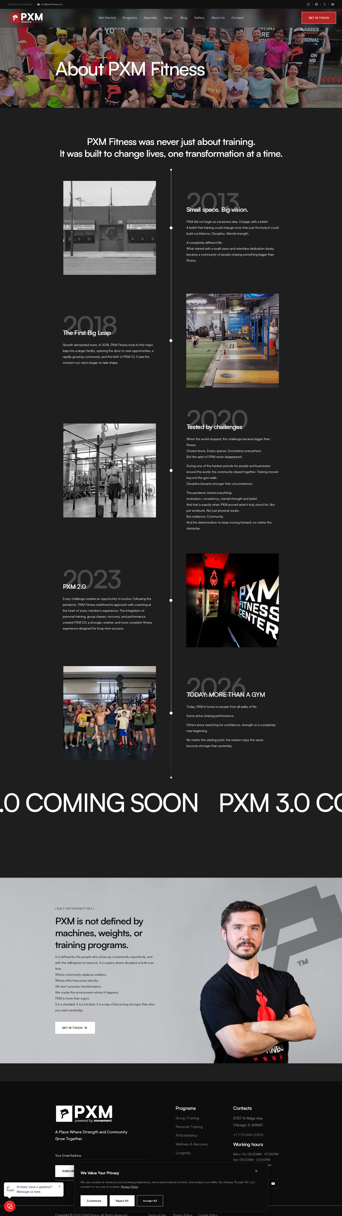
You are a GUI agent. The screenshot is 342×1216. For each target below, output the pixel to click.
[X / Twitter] (324, 4)
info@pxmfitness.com (52, 4)
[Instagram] (308, 4)
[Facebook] (316, 4)
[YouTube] (332, 4)
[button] (319, 18)
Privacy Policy (129, 1186)
